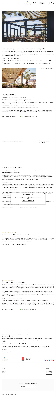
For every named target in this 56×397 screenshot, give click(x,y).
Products (3, 3)
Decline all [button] (25, 200)
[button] (28, 202)
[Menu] (53, 3)
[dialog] (28, 199)
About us (18, 3)
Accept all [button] (31, 200)
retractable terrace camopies (11, 102)
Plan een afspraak (6, 352)
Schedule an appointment (42, 3)
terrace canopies (33, 54)
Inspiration (13, 3)
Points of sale (34, 3)
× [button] (44, 193)
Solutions (8, 3)
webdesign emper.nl (17, 394)
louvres (23, 110)
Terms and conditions (10, 394)
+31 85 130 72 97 (49, 372)
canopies (46, 304)
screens (11, 236)
